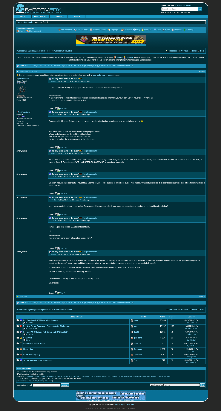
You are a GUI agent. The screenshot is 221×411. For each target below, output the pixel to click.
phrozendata (91, 112)
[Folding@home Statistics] (23, 96)
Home (22, 16)
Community (59, 16)
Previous (184, 51)
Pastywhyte (137, 376)
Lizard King (28, 349)
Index (194, 51)
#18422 (53, 114)
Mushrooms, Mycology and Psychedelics (34, 51)
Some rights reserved (124, 404)
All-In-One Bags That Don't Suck (38, 66)
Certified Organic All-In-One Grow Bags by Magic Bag (75, 66)
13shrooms (106, 376)
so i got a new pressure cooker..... (37, 360)
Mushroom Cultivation (63, 51)
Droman (137, 344)
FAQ (138, 30)
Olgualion (138, 355)
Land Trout (162, 376)
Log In (176, 12)
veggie (59, 376)
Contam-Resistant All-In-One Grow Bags (116, 66)
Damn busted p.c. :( (31, 355)
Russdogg (138, 349)
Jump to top (23, 296)
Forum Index (66, 30)
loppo (136, 320)
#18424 (53, 176)
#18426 (53, 220)
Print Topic (48, 381)
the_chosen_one (83, 376)
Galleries (128, 30)
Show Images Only (24, 381)
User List (148, 30)
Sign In (22, 31)
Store (167, 30)
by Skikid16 (191, 340)
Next (202, 51)
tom (135, 326)
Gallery (77, 16)
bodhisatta (146, 376)
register (130, 57)
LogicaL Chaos (95, 376)
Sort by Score (38, 381)
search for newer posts (103, 75)
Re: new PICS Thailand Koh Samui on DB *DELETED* (45, 332)
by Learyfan (191, 334)
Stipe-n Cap (128, 376)
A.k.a (168, 376)
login (119, 57)
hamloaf (114, 376)
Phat (136, 360)
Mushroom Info (40, 16)
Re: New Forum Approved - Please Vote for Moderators (46, 326)
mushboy (66, 376)
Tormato (154, 376)
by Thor (191, 351)
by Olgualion (191, 357)
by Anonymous (191, 322)
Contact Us (185, 12)
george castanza (40, 376)
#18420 (53, 81)
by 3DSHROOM (191, 328)
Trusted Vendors (99, 30)
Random (178, 30)
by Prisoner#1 (191, 362)
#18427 (53, 254)
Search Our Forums (184, 5)
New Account (166, 12)
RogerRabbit (52, 376)
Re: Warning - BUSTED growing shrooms (40, 320)
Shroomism (29, 376)
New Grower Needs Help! (34, 344)
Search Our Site (167, 5)
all (31, 323)
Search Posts (82, 30)
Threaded (173, 51)
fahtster (73, 376)
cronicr (120, 376)
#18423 (53, 153)
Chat (159, 30)
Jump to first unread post (28, 72)
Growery (189, 30)
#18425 (53, 200)
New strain (27, 338)
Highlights (115, 30)
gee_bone (138, 338)
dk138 (136, 332)
